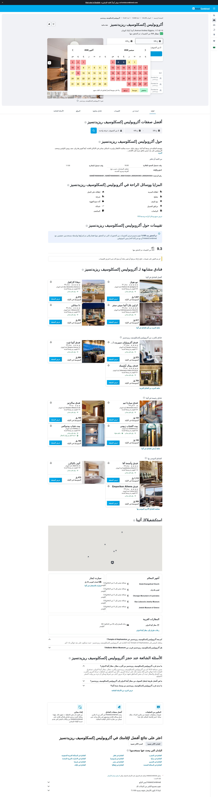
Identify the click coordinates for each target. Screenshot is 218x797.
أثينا (128, 18)
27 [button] (145, 84)
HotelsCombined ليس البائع (150, 782)
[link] (148, 327)
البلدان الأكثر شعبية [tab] (153, 744)
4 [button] (118, 62)
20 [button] (145, 78)
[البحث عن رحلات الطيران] (214, 15)
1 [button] (134, 62)
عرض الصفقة (113, 299)
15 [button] (135, 73)
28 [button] (140, 84)
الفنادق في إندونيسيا (117, 758)
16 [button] (129, 73)
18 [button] (118, 73)
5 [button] (112, 62)
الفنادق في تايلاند (80, 765)
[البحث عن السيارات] (214, 25)
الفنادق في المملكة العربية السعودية (74, 755)
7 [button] (140, 67)
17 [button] (124, 73)
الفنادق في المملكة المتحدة (153, 765)
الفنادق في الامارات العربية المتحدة (74, 758)
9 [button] (129, 67)
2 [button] (129, 62)
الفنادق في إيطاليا (118, 765)
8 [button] (134, 67)
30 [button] (129, 84)
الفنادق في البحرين (155, 762)
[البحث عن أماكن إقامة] (214, 20)
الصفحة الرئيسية (158, 18)
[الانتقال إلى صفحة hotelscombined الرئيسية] (201, 8)
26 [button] (113, 78)
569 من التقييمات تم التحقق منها (142, 33)
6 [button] (145, 67)
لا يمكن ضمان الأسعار (114, 776)
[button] (2, 2)
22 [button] (135, 78)
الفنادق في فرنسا (80, 762)
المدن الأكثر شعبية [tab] (137, 744)
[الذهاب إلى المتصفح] (214, 34)
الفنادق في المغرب (155, 755)
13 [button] (145, 73)
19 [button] (113, 73)
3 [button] (123, 62)
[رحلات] (214, 41)
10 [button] (124, 67)
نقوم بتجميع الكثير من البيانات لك (148, 786)
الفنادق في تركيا (156, 758)
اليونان (149, 18)
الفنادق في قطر (118, 755)
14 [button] (140, 73)
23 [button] (129, 78)
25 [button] (118, 78)
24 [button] (124, 78)
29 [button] (135, 84)
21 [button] (140, 78)
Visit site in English (92, 2)
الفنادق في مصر (118, 762)
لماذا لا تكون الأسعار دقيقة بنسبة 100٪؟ (146, 790)
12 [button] (113, 67)
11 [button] (118, 67)
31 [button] (73, 84)
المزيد (160, 153)
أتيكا (138, 18)
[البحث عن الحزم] (214, 29)
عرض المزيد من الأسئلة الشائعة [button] (122, 690)
